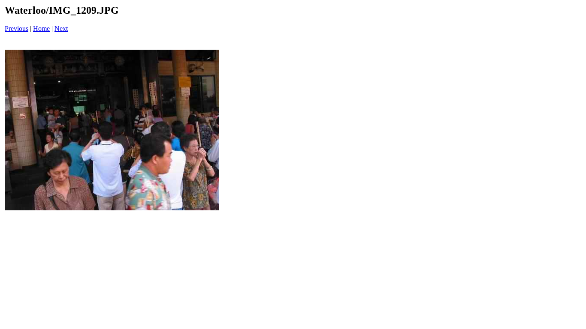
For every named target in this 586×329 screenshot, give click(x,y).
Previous (16, 28)
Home (41, 28)
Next (61, 28)
